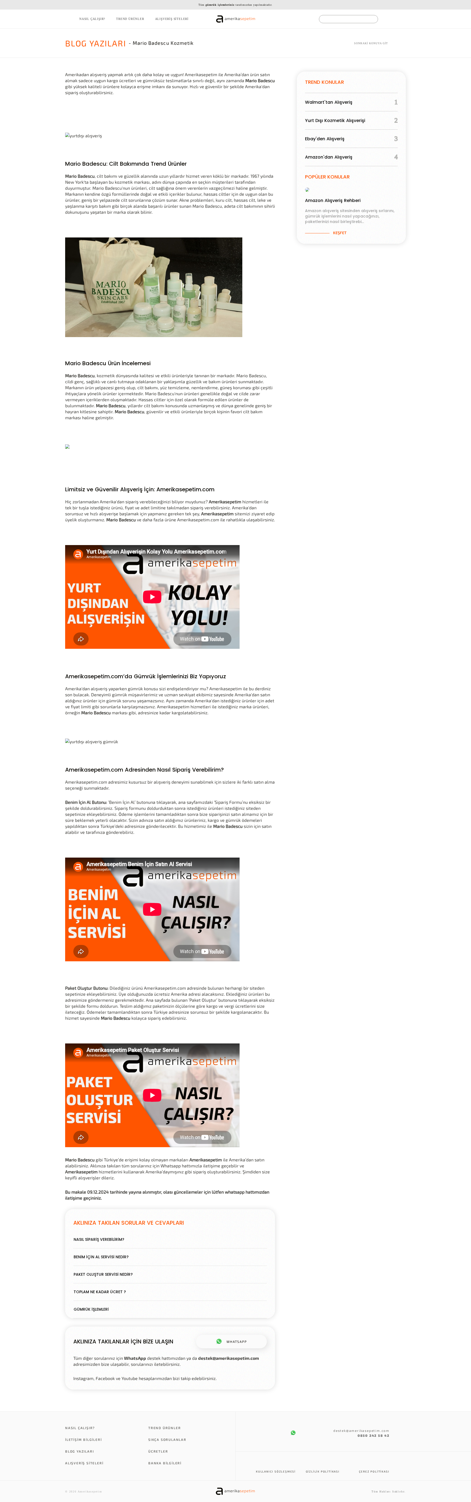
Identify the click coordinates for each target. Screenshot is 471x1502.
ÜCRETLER (158, 1451)
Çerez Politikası (374, 1471)
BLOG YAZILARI (79, 1451)
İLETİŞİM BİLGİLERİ (83, 1439)
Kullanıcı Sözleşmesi (276, 1471)
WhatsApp (135, 1358)
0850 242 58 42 (374, 1435)
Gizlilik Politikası (323, 1471)
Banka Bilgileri (165, 1463)
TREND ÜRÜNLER (130, 18)
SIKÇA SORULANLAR (167, 1439)
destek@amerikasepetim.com (228, 1358)
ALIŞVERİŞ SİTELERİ (172, 18)
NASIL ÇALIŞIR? (92, 18)
